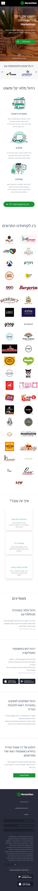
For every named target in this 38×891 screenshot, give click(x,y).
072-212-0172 (24, 802)
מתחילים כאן (24, 775)
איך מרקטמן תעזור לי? (19, 204)
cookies (26, 814)
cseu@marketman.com (21, 808)
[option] (11, 73)
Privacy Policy (25, 870)
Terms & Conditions (15, 870)
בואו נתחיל (26, 42)
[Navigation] (3, 3)
